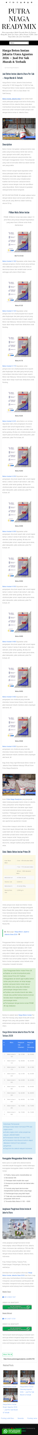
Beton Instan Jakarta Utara (11, 99)
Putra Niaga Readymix (14, 799)
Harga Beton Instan (25, 1015)
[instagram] (17, 2)
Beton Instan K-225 (9, 421)
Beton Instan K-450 (9, 697)
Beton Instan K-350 (9, 586)
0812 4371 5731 (10, 1319)
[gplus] (13, 2)
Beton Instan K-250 (9, 476)
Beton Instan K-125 (9, 311)
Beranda (21, 1418)
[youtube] (21, 2)
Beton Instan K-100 (9, 261)
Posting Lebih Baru (7, 1418)
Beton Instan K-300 (9, 531)
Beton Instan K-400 (9, 642)
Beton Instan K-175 (9, 366)
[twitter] (6, 2)
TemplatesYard (20, 1428)
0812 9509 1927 (10, 1297)
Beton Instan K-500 (9, 746)
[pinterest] (24, 2)
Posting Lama (32, 1418)
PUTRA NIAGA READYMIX (19, 18)
